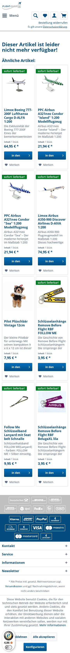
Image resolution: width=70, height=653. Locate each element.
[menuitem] (10, 15)
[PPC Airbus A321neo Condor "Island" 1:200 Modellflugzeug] (52, 84)
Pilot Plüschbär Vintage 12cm (16, 323)
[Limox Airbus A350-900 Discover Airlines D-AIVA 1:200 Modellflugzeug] (52, 190)
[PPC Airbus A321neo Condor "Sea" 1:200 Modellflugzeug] (18, 190)
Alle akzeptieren (44, 637)
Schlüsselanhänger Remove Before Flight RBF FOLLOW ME (52, 327)
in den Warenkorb (15, 157)
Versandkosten (13, 586)
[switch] (8, 647)
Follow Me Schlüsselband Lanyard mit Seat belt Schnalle (17, 433)
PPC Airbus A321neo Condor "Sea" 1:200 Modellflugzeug (16, 221)
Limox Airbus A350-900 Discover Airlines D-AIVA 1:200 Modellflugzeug (52, 221)
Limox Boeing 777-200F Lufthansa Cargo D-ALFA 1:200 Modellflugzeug (18, 115)
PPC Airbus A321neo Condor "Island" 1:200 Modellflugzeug (50, 115)
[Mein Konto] (54, 15)
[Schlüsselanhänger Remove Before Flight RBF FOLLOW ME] (52, 296)
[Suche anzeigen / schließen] (35, 15)
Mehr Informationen (52, 625)
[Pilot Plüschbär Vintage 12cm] (18, 296)
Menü (14, 15)
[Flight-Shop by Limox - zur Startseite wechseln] (11, 6)
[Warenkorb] (64, 15)
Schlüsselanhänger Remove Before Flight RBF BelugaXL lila (52, 433)
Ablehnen (20, 637)
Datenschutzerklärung (55, 26)
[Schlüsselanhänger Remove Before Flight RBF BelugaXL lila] (52, 401)
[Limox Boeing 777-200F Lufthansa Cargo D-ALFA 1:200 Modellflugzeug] (18, 84)
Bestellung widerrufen (53, 22)
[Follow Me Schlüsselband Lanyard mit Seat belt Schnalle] (18, 401)
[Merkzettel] (45, 15)
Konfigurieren (35, 647)
